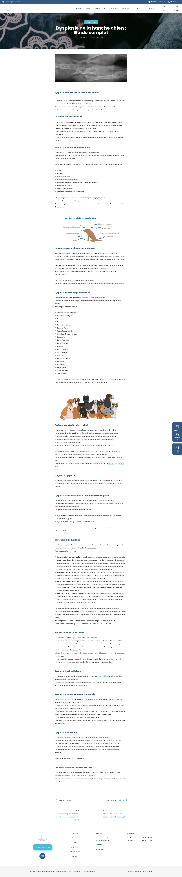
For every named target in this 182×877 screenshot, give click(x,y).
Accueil (78, 8)
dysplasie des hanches (65, 699)
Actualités (114, 8)
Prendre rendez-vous (42, 847)
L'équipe (87, 8)
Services (97, 8)
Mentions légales (89, 871)
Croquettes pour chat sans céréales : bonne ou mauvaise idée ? (67, 817)
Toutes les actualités (10, 15)
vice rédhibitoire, (103, 676)
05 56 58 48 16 (101, 849)
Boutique (151, 8)
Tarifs (105, 8)
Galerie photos (126, 8)
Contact (137, 8)
